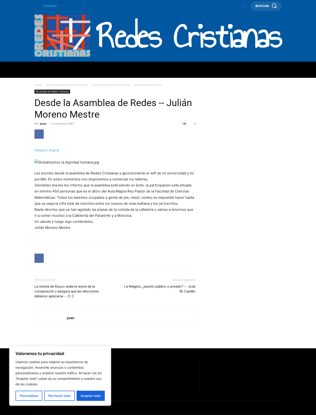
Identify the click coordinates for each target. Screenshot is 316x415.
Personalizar (29, 396)
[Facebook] (36, 6)
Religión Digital (46, 150)
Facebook (50, 6)
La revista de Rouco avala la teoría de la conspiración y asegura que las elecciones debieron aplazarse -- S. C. (66, 291)
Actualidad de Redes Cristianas (66, 85)
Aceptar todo (91, 396)
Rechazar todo (59, 396)
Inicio (37, 85)
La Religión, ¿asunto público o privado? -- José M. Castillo (159, 288)
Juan (43, 123)
